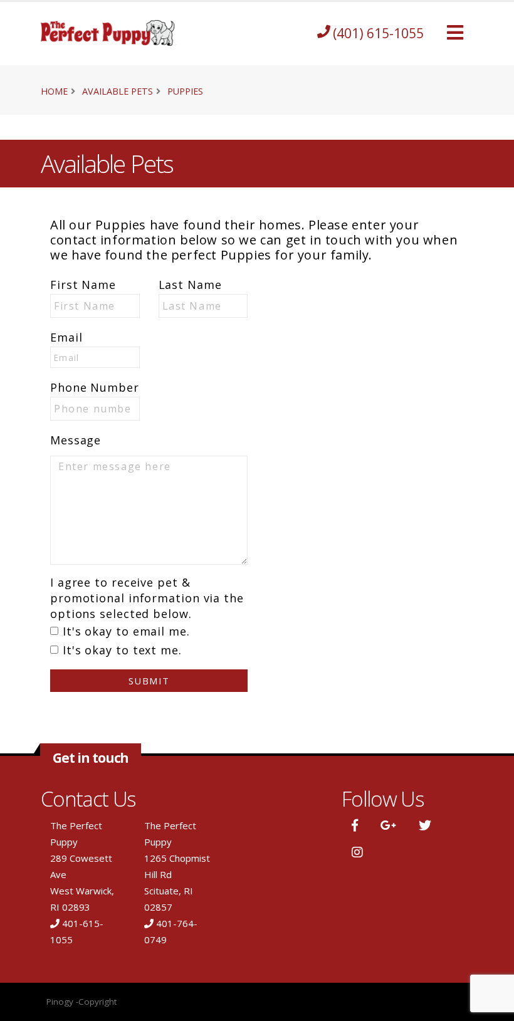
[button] (455, 33)
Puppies (185, 91)
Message (75, 440)
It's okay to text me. (122, 650)
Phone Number (94, 387)
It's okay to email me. (126, 631)
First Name (83, 284)
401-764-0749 (170, 931)
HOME (54, 91)
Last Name (190, 284)
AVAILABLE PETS (117, 91)
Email (66, 337)
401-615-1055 (76, 931)
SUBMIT (149, 680)
